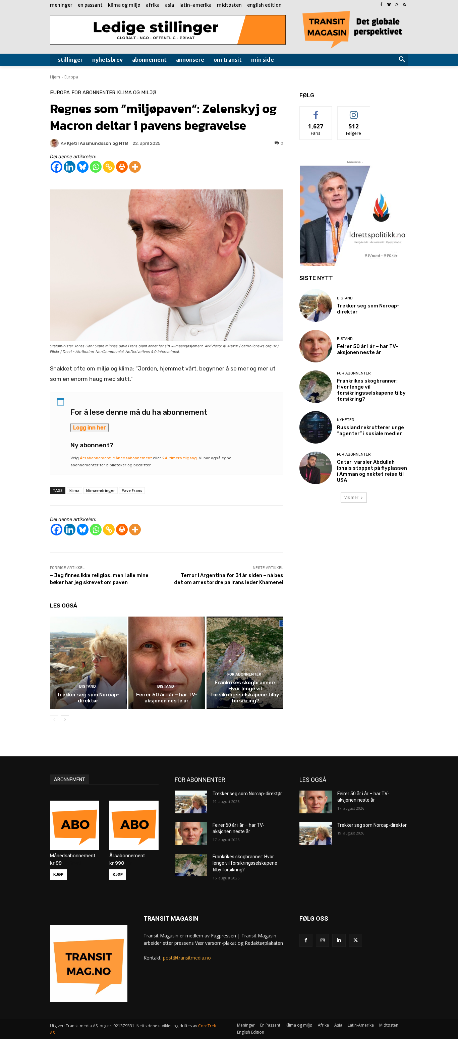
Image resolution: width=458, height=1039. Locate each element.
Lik (316, 111)
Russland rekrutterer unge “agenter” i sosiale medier (370, 430)
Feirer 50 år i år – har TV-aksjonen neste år (166, 698)
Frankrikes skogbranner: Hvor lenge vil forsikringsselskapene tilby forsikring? (245, 692)
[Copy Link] (109, 167)
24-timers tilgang (179, 458)
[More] (135, 167)
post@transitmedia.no (187, 958)
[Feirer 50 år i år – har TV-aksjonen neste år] (166, 662)
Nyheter (345, 420)
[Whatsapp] (96, 167)
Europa (71, 77)
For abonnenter (93, 92)
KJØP (58, 874)
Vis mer (351, 497)
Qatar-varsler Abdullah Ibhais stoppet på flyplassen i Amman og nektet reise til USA (372, 471)
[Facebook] (381, 5)
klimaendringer (100, 490)
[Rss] (404, 5)
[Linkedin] (69, 167)
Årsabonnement (95, 458)
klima (74, 490)
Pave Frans (132, 490)
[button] (402, 60)
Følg (354, 111)
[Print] (122, 167)
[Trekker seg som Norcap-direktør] (88, 662)
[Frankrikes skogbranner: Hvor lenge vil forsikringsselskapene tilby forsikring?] (245, 662)
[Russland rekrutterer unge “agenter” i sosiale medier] (315, 427)
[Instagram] (396, 5)
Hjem (55, 77)
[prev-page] (54, 719)
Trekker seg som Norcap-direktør (88, 698)
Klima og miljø (136, 92)
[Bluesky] (389, 5)
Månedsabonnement (132, 458)
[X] (355, 940)
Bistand (87, 686)
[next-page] (65, 719)
